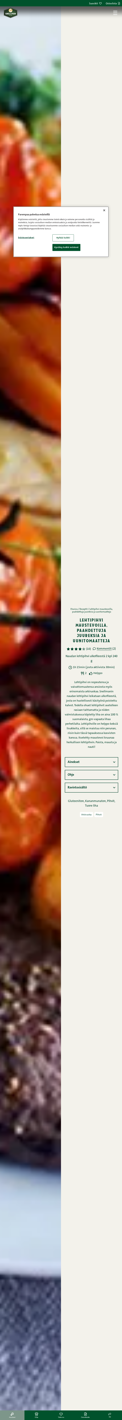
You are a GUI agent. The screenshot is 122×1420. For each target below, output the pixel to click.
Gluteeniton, (76, 801)
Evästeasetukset (26, 238)
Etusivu (74, 609)
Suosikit (93, 3)
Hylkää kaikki (63, 238)
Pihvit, (111, 801)
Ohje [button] (71, 774)
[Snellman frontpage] (10, 12)
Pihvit (99, 814)
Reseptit (84, 609)
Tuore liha (91, 805)
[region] (61, 231)
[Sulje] (104, 210)
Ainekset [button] (74, 762)
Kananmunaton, (96, 801)
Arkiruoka (86, 814)
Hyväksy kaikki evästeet (66, 247)
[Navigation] (115, 12)
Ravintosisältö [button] (77, 787)
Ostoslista (111, 3)
